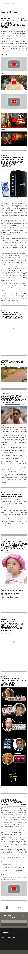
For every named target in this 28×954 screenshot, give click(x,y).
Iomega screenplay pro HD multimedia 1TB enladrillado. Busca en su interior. (13, 161)
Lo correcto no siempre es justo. (11, 495)
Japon (15, 632)
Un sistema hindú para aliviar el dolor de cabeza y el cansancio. (14, 399)
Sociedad (18, 404)
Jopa (10, 366)
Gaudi (12, 632)
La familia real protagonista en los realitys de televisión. (14, 681)
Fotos (6, 318)
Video (19, 28)
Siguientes (18, 907)
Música (24, 806)
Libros (21, 806)
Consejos (6, 167)
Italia (8, 318)
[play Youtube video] (14, 64)
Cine (5, 28)
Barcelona (6, 632)
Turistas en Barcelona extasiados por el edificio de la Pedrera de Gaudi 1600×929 (12, 624)
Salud (15, 404)
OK (14, 924)
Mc (22, 28)
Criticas (8, 28)
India (13, 404)
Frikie (11, 806)
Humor (6, 366)
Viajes (18, 318)
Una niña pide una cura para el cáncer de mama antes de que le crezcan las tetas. (14, 546)
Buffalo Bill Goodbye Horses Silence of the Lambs (14, 802)
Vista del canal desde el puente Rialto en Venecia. (12, 314)
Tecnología (21, 167)
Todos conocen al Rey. (12, 363)
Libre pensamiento (13, 28)
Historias (10, 404)
